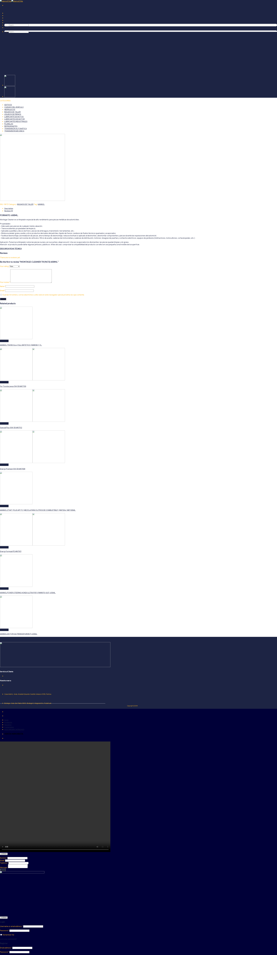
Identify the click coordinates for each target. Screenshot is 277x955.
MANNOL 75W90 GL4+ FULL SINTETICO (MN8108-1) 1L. (21, 345)
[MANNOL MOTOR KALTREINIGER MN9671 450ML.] (16, 627)
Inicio (6, 13)
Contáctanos (9, 20)
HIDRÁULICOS (9, 109)
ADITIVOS (8, 105)
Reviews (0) (8, 211)
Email (2, 290)
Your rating (5, 266)
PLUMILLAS (8, 124)
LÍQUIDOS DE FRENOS (12, 114)
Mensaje (4, 867)
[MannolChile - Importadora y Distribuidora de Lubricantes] (11, 1)
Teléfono (4, 863)
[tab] (140, 208)
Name (3, 286)
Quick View (4, 341)
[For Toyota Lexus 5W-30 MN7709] (32, 380)
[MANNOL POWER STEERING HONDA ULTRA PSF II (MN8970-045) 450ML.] (16, 586)
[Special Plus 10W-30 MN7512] (32, 421)
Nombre (3, 858)
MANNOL (41, 204)
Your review (5, 282)
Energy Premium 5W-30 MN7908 (12, 469)
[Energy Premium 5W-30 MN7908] (32, 462)
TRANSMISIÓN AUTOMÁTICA (15, 128)
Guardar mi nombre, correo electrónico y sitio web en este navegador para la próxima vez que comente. (43, 295)
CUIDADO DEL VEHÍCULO (14, 107)
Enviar (3, 870)
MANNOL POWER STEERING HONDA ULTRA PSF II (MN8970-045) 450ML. (28, 592)
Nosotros (7, 18)
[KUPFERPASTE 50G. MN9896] (9, 85)
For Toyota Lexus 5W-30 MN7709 (13, 386)
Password (4, 930)
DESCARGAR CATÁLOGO (14, 23)
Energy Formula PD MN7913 (10, 551)
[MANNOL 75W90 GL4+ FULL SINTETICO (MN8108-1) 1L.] (16, 338)
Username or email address (11, 926)
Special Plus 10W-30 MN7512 (11, 427)
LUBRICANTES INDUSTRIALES (15, 121)
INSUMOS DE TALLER (12, 112)
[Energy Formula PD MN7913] (32, 545)
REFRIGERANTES (10, 126)
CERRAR (4, 854)
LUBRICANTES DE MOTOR (14, 119)
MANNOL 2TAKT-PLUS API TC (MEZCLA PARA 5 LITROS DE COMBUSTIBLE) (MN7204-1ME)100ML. (38, 510)
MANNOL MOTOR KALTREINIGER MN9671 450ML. (18, 634)
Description (8, 208)
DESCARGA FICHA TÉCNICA (11, 248)
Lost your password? (8, 939)
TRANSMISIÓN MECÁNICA (14, 131)
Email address (6, 948)
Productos (8, 15)
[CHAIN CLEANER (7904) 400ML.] (9, 96)
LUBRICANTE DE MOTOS (14, 116)
